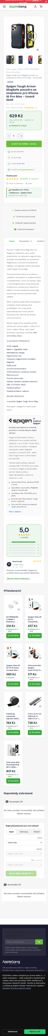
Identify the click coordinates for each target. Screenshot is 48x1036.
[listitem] (10, 59)
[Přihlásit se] (35, 7)
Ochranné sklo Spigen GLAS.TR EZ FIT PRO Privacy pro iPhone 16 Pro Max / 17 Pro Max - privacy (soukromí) (34, 668)
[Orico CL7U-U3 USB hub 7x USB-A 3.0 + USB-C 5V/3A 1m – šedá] (34, 701)
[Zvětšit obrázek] (37, 50)
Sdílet (30, 183)
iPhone (20, 69)
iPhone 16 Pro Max (13, 72)
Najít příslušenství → (21, 873)
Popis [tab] (12, 241)
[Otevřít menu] (4, 7)
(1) (36, 107)
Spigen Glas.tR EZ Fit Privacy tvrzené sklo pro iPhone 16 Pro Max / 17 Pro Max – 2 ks (13, 668)
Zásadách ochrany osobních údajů (16, 988)
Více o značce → (16, 512)
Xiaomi (37, 832)
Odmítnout (12, 1031)
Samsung (24, 832)
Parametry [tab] (25, 241)
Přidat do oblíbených (16, 183)
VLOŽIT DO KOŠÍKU (24, 144)
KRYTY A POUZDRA (32, 69)
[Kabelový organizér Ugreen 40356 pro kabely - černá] (13, 701)
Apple (14, 69)
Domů (8, 69)
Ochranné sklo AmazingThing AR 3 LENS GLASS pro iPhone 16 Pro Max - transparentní (13, 764)
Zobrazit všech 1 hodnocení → (19, 578)
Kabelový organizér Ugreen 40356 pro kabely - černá (13, 716)
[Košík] (41, 7)
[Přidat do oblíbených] (18, 609)
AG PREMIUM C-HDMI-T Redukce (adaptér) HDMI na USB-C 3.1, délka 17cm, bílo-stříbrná (13, 619)
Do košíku (14, 635)
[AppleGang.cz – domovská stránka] (24, 962)
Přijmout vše (34, 1031)
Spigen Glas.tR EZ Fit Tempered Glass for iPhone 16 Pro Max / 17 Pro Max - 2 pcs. (34, 619)
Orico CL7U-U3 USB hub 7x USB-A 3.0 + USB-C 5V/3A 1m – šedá (34, 716)
